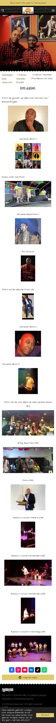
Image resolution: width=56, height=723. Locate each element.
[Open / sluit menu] (53, 10)
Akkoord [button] (45, 715)
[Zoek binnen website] (3, 10)
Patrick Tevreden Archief (21, 78)
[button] (52, 108)
